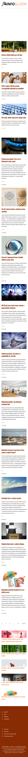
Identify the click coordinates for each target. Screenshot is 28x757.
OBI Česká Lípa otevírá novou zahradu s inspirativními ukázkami (12, 306)
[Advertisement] (14, 23)
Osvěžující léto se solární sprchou (11, 498)
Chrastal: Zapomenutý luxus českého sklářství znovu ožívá (12, 258)
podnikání (3, 99)
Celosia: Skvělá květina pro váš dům (11, 55)
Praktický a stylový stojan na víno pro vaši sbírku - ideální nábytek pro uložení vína (12, 640)
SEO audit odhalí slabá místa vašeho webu (13, 117)
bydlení (2, 181)
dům (2, 67)
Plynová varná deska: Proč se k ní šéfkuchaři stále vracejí (11, 160)
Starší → (24, 623)
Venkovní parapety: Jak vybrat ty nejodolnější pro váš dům (10, 354)
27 (18, 623)
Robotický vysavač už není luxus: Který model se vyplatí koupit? (12, 451)
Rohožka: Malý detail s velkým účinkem (12, 544)
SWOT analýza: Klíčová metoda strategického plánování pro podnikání (12, 87)
